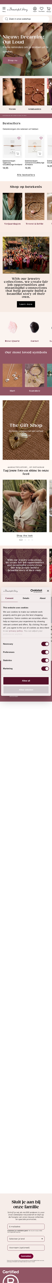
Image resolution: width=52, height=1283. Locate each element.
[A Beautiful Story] (20, 9)
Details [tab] (26, 598)
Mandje (49, 11)
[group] (26, 509)
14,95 (5, 168)
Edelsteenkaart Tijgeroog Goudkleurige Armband (12, 163)
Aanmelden (26, 1256)
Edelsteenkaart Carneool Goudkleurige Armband (34, 163)
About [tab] (43, 598)
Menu (4, 10)
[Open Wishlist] (41, 8)
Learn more (26, 304)
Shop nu (12, 60)
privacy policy (16, 631)
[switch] (45, 652)
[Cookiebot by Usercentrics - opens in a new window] (31, 591)
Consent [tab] (9, 598)
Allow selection (26, 690)
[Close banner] (48, 591)
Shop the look (25, 535)
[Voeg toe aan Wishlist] (19, 138)
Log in (35, 9)
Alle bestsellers (26, 175)
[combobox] (26, 19)
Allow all (26, 681)
